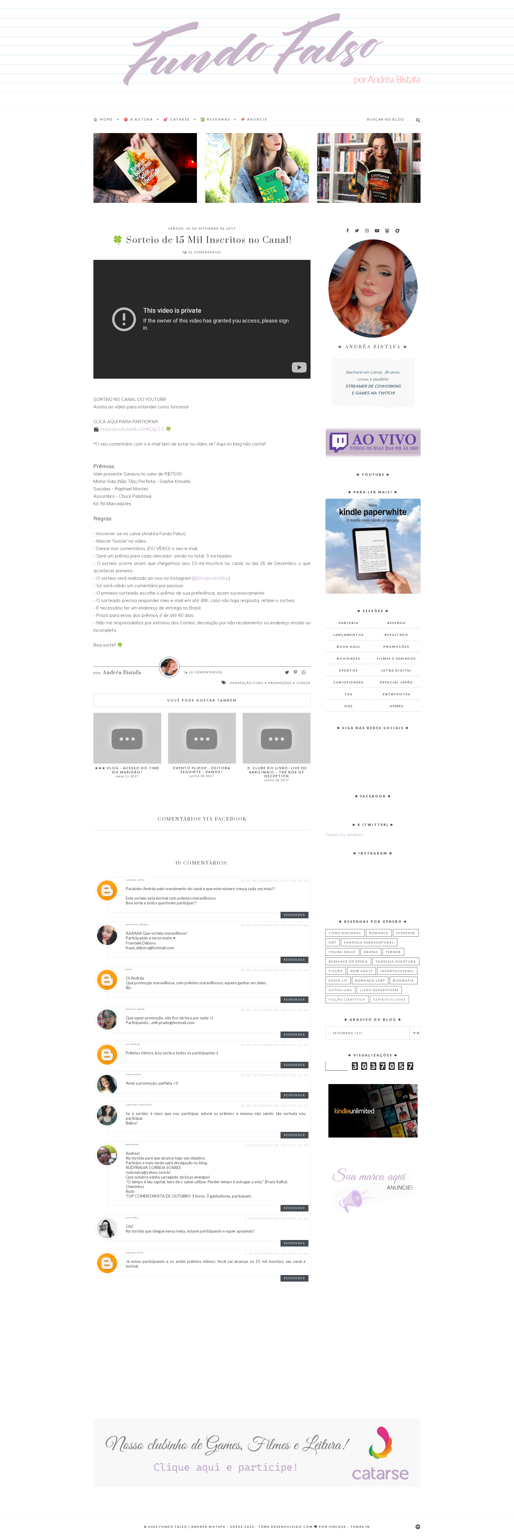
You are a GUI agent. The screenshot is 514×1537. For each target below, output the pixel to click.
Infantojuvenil (397, 971)
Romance (378, 933)
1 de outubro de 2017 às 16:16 (276, 1145)
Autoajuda (340, 990)
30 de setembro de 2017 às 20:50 (274, 1010)
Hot (332, 942)
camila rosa (133, 1074)
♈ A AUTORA (138, 119)
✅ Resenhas (215, 119)
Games (397, 706)
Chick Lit (338, 980)
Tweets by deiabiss (344, 834)
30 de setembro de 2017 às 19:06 (274, 925)
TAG (348, 694)
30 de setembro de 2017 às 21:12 (274, 1045)
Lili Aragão (133, 1044)
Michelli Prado (135, 1009)
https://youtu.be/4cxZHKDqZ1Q (132, 429)
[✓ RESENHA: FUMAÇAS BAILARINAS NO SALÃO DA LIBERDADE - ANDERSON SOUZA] (145, 168)
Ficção (336, 971)
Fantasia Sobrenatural (369, 942)
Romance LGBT (370, 980)
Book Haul (349, 646)
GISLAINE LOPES (135, 880)
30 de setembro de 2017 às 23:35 (274, 1105)
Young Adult (342, 952)
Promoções (280, 683)
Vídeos (304, 683)
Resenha (396, 623)
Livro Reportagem (379, 990)
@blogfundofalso (211, 578)
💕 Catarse (177, 119)
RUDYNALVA (132, 1145)
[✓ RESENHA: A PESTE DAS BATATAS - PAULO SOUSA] (257, 168)
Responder (294, 915)
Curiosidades (348, 682)
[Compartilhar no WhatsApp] (304, 672)
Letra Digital (396, 670)
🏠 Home (103, 119)
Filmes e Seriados (396, 658)
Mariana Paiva (135, 1253)
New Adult (361, 971)
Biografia (403, 980)
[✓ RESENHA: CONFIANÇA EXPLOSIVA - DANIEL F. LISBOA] (369, 168)
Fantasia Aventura (396, 961)
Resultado (396, 634)
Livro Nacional (345, 933)
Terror (393, 952)
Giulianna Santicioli (139, 1105)
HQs (348, 706)
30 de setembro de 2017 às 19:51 (274, 970)
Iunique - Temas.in (349, 1526)
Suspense (406, 933)
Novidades (349, 658)
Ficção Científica (347, 999)
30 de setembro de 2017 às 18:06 (274, 880)
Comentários (204, 252)
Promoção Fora (247, 683)
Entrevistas (396, 694)
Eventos (348, 670)
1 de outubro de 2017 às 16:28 (276, 1218)
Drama (371, 952)
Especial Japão (396, 682)
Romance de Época (348, 961)
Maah (129, 969)
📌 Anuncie (254, 119)
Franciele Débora (137, 924)
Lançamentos (348, 634)
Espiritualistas (389, 999)
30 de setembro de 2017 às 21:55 (274, 1075)
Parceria (348, 623)
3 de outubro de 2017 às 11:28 (276, 1253)
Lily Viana (132, 1218)
